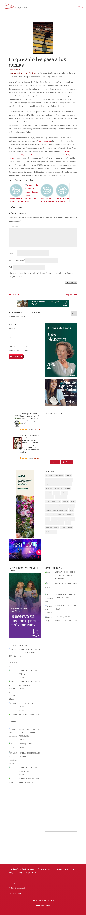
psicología (71, 519)
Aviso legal (13, 883)
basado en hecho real (66, 480)
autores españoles (59, 475)
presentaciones (62, 519)
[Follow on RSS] (75, 912)
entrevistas (56, 493)
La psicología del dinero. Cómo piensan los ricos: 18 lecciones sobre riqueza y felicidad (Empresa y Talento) (29, 418)
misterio (71, 506)
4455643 (31, 429)
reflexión (68, 523)
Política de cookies (15, 893)
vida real (54, 532)
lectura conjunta (62, 506)
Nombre (12, 253)
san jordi (56, 527)
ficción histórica (50, 501)
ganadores (65, 501)
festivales (58, 497)
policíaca (53, 519)
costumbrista (49, 488)
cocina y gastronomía (65, 484)
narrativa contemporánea (60, 510)
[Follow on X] (66, 912)
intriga (54, 506)
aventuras (68, 475)
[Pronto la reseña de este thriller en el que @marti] (53, 437)
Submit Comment (71, 282)
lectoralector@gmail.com (43, 905)
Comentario (14, 226)
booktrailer (54, 484)
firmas (58, 501)
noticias (54, 514)
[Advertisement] (61, 658)
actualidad (49, 475)
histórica (73, 501)
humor (48, 506)
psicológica (49, 523)
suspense (69, 527)
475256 (31, 458)
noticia (48, 514)
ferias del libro (50, 497)
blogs (47, 484)
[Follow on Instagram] (71, 912)
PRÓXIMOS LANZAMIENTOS (29, 715)
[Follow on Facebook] (62, 912)
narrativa (48, 510)
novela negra (69, 514)
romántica (49, 527)
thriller (48, 532)
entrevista (48, 493)
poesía (47, 519)
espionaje (64, 493)
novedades (61, 514)
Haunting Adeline (25, 744)
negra (71, 510)
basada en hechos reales (52, 480)
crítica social (58, 488)
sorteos (63, 527)
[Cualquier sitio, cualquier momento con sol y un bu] (69, 425)
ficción (65, 497)
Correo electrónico (17, 260)
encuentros (67, 488)
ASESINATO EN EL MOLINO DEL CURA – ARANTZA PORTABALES (29, 732)
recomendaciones (59, 523)
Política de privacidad (17, 888)
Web (10, 267)
